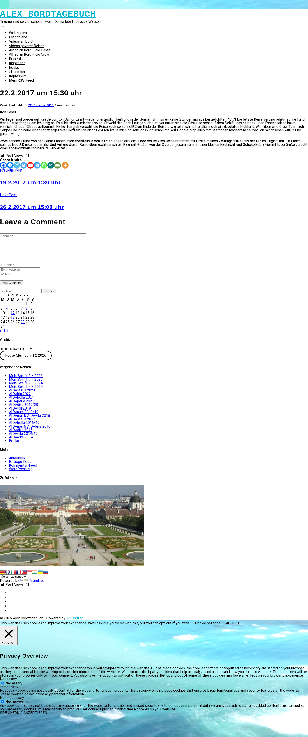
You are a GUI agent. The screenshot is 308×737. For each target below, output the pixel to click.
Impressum (18, 76)
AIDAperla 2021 (21, 401)
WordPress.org (20, 469)
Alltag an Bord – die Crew (29, 54)
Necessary (13, 683)
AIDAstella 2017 (22, 419)
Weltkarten (18, 33)
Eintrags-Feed (20, 462)
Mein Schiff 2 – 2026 (26, 376)
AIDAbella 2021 (21, 397)
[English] (7, 572)
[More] (65, 165)
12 (13, 313)
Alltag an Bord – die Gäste (30, 50)
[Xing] (50, 165)
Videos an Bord (21, 41)
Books (14, 67)
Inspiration (17, 63)
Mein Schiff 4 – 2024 (26, 387)
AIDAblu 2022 (20, 394)
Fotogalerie (18, 37)
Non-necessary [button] (12, 698)
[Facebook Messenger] (10, 165)
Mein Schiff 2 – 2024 (26, 383)
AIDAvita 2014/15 (23, 433)
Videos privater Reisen (26, 46)
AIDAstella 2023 (22, 390)
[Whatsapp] (44, 165)
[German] (2, 572)
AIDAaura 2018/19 (23, 412)
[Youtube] (30, 165)
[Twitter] (23, 165)
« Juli (4, 331)
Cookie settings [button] (207, 623)
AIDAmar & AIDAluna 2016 (30, 426)
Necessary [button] (8, 679)
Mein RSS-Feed (21, 80)
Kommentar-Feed (23, 465)
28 (23, 322)
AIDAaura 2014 (21, 437)
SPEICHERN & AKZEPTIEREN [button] (23, 713)
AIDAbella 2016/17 (24, 423)
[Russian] (45, 572)
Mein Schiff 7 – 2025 (26, 379)
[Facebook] (3, 165)
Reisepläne (17, 59)
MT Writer (74, 618)
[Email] (57, 165)
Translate (36, 581)
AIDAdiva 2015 (20, 430)
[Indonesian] (29, 572)
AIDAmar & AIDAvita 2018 (29, 415)
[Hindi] (34, 572)
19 (13, 317)
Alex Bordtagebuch (48, 14)
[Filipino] (24, 572)
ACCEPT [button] (233, 623)
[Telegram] (37, 165)
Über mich (17, 72)
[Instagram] (17, 165)
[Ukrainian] (40, 572)
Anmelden (17, 458)
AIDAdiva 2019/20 (23, 405)
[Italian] (13, 572)
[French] (18, 572)
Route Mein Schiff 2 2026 (25, 355)
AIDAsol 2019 (20, 408)
